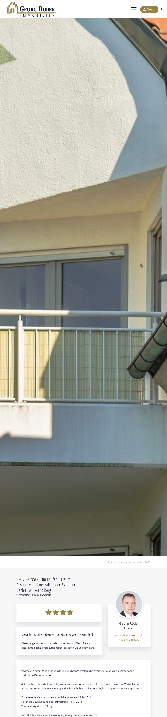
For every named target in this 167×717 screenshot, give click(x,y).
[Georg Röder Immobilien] (33, 9)
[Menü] (133, 9)
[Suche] (161, 9)
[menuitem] (161, 9)
